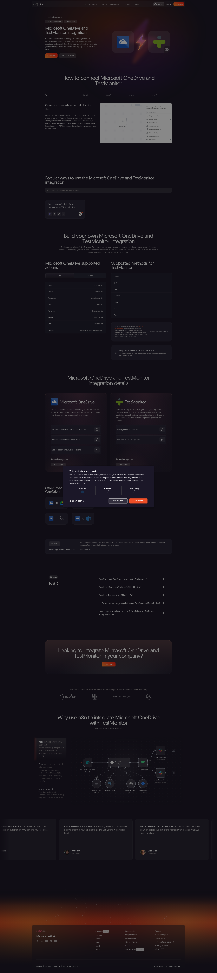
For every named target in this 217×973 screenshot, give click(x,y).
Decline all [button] (118, 501)
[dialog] (108, 487)
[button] (77, 501)
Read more (81, 483)
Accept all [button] (138, 501)
